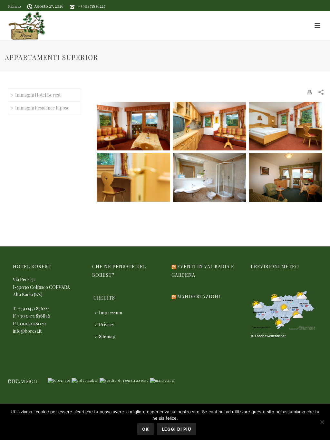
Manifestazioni (198, 296)
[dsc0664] (133, 177)
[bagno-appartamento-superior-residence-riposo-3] (209, 177)
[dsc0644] (209, 126)
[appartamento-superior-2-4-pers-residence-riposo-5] (285, 177)
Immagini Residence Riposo (42, 108)
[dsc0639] (133, 126)
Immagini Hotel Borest (38, 95)
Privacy (106, 324)
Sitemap (107, 336)
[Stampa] (309, 91)
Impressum (110, 313)
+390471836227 (91, 6)
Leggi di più (176, 429)
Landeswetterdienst (270, 336)
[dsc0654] (285, 126)
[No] (322, 422)
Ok (145, 429)
